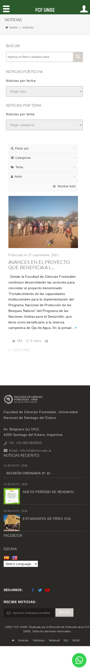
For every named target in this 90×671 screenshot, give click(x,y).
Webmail (54, 640)
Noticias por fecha (21, 81)
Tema (19, 167)
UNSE (76, 640)
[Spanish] (7, 558)
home (14, 27)
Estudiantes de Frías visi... (48, 519)
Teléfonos (39, 640)
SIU (66, 640)
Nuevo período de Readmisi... (50, 492)
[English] (15, 558)
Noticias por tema (20, 114)
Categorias (23, 158)
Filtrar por (22, 148)
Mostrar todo (66, 186)
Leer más (21, 350)
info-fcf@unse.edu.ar (35, 450)
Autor (18, 176)
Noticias (23, 640)
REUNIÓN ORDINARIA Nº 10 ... (30, 473)
